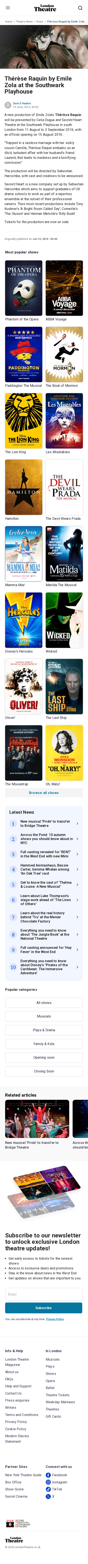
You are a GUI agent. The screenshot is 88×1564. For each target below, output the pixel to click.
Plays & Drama (44, 1030)
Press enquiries (17, 1400)
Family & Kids (44, 1044)
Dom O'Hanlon (22, 103)
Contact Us (13, 1393)
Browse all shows (44, 793)
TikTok (57, 1489)
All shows (44, 1003)
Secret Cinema (16, 1496)
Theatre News (24, 21)
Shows (51, 1374)
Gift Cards (53, 1416)
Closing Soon (44, 1071)
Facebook (59, 1475)
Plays (50, 1366)
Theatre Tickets (57, 1395)
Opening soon (44, 1057)
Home (8, 21)
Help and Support (18, 1386)
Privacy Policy (55, 1319)
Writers (10, 1408)
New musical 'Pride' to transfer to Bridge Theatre (32, 1145)
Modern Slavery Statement (17, 1439)
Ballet (50, 1388)
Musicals (44, 1016)
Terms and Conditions (21, 1415)
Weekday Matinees (60, 1402)
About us (12, 1372)
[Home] (45, 7)
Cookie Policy (15, 1429)
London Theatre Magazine (17, 1362)
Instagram (59, 1482)
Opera (50, 1381)
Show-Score (14, 1489)
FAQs (9, 1379)
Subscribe (43, 1308)
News (39, 21)
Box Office (13, 1482)
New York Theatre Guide (23, 1475)
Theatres (52, 1409)
